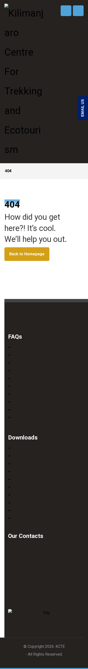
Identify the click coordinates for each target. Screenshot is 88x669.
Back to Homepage (26, 254)
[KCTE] (24, 82)
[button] (78, 10)
